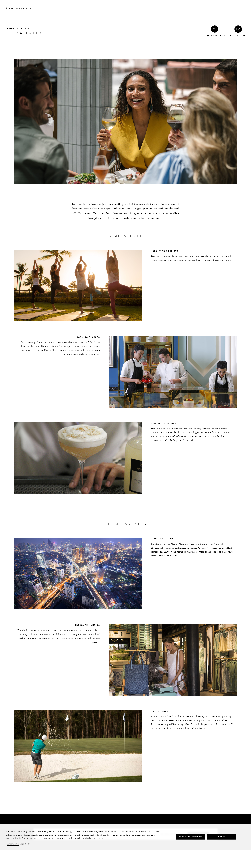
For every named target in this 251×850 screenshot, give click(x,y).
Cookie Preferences (191, 837)
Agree (221, 837)
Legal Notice (25, 844)
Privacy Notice (13, 844)
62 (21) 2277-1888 (215, 35)
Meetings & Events (20, 8)
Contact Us (238, 35)
